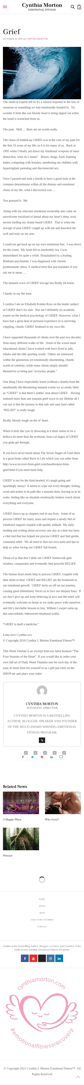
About (42, 906)
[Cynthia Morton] (42, 7)
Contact (42, 926)
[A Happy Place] (21, 803)
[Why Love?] (63, 803)
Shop (42, 913)
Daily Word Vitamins (15, 26)
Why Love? (52, 819)
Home (42, 899)
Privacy (8, 855)
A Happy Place (12, 819)
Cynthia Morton (37, 38)
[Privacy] (21, 839)
